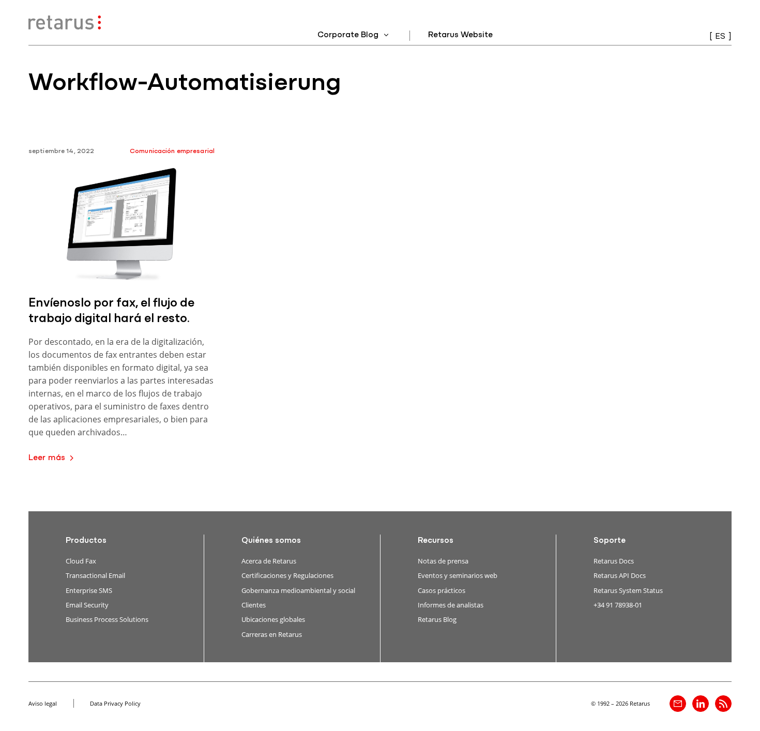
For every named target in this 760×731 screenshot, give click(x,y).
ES (720, 37)
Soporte (610, 541)
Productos (86, 541)
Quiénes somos (271, 541)
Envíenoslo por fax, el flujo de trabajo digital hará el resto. (111, 311)
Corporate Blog (349, 35)
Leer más (46, 458)
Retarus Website (460, 35)
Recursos (435, 541)
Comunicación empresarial (172, 151)
